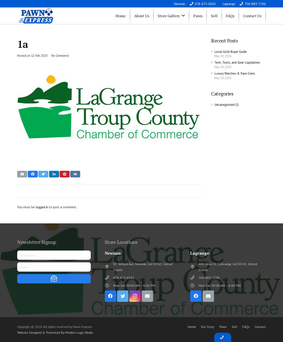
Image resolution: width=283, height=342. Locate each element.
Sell (234, 327)
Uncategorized (224, 104)
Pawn (223, 327)
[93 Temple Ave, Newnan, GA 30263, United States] (109, 267)
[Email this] (22, 174)
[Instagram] (135, 296)
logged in (41, 207)
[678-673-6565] (109, 277)
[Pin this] (65, 174)
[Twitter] (122, 296)
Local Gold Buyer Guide (230, 51)
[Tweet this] (43, 174)
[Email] (147, 296)
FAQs (246, 327)
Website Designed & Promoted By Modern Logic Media (55, 332)
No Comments (60, 56)
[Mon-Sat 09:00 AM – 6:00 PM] (109, 285)
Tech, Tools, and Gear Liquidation (237, 62)
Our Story (207, 327)
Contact (260, 327)
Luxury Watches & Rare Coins (234, 73)
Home (191, 327)
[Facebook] (110, 296)
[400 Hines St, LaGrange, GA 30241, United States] (194, 267)
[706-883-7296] (194, 277)
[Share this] (33, 174)
